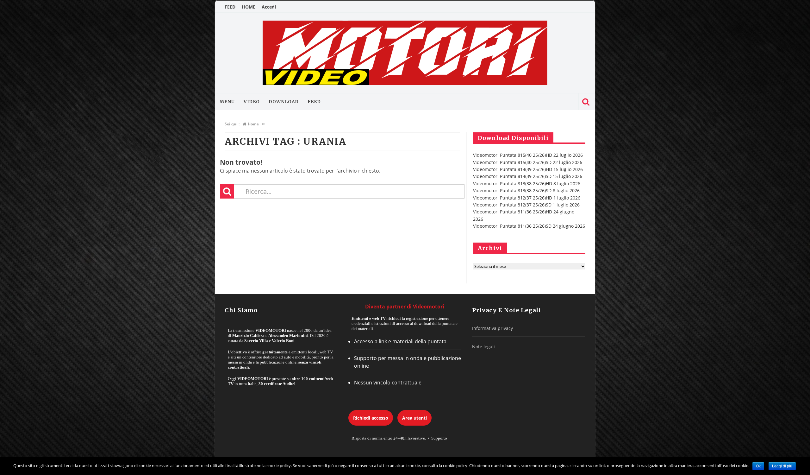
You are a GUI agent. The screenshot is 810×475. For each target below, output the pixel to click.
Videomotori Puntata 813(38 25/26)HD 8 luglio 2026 (526, 183)
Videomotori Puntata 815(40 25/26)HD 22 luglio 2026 (528, 155)
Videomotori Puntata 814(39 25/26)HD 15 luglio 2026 (528, 169)
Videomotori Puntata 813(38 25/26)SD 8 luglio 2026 (526, 190)
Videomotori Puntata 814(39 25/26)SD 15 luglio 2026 (527, 176)
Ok (758, 466)
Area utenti (414, 418)
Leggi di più (782, 466)
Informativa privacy (492, 328)
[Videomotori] (405, 53)
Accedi (269, 7)
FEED (230, 7)
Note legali (483, 347)
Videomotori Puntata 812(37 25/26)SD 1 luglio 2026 (526, 205)
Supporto (439, 438)
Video (252, 101)
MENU (227, 101)
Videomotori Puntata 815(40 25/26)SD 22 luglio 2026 (527, 162)
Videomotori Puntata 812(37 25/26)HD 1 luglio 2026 (526, 198)
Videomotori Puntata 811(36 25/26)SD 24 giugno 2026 (529, 226)
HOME (248, 7)
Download (284, 101)
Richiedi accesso (370, 418)
